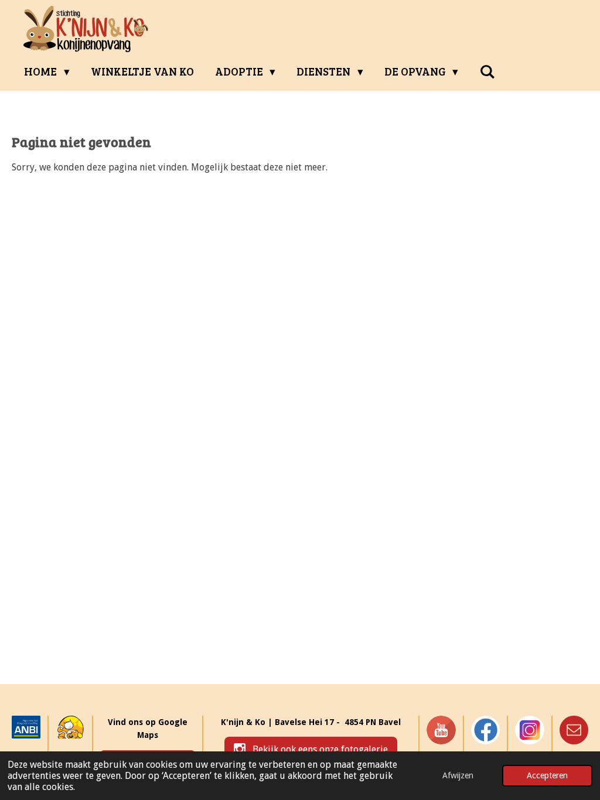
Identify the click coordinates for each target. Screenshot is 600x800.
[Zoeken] (487, 71)
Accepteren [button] (547, 775)
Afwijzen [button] (457, 775)
